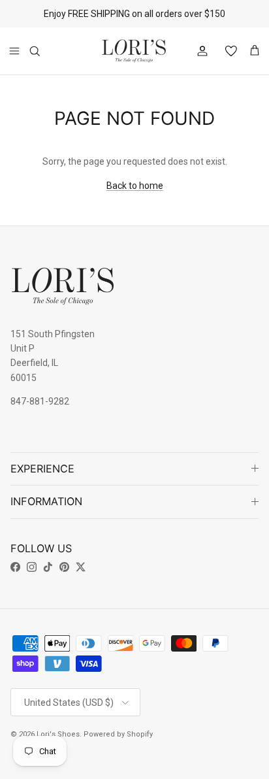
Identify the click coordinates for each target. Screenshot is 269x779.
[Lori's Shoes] (133, 51)
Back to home (134, 185)
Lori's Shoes (58, 734)
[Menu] (14, 51)
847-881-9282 (39, 401)
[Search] (43, 51)
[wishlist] (226, 51)
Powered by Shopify (118, 734)
